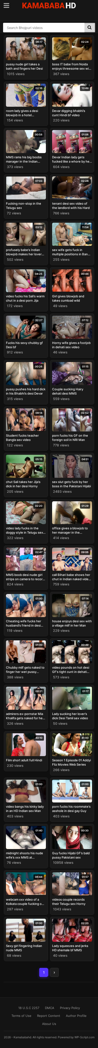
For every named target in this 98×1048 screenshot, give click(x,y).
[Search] (89, 27)
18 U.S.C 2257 (28, 1008)
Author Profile (76, 1016)
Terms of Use (21, 1016)
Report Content (48, 1016)
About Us (49, 1024)
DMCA (49, 1008)
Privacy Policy (70, 1008)
